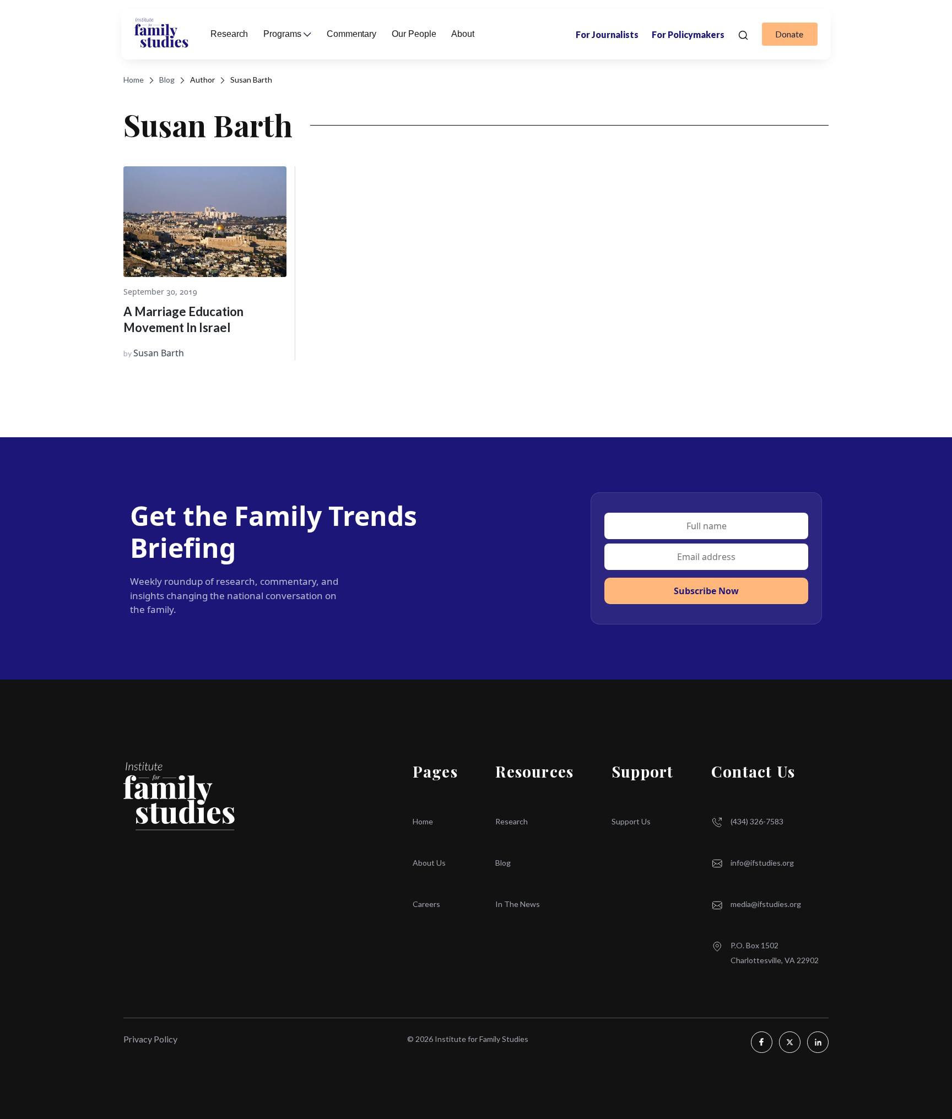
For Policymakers (688, 34)
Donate (789, 34)
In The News (517, 904)
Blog (167, 79)
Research (511, 821)
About (462, 34)
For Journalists (607, 34)
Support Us (631, 821)
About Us (429, 862)
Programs (282, 34)
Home (133, 79)
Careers (426, 904)
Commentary (351, 34)
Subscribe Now (706, 591)
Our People (414, 34)
